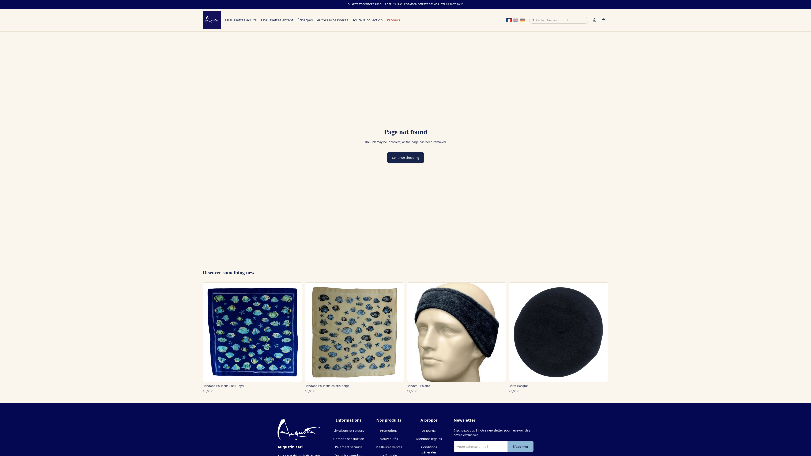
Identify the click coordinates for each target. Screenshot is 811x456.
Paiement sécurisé (348, 447)
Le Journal (429, 430)
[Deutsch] (522, 20)
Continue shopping (405, 158)
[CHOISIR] (295, 377)
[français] (509, 20)
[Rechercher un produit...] (533, 20)
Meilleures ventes (389, 447)
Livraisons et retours (348, 430)
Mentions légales (429, 439)
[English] (515, 20)
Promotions (388, 430)
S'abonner (520, 446)
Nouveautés (389, 439)
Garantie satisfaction (348, 439)
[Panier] (603, 20)
